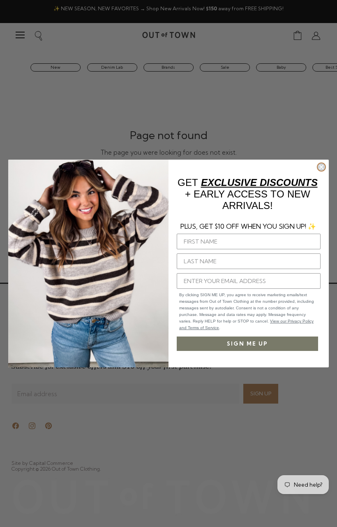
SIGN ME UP (247, 343)
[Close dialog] (321, 167)
